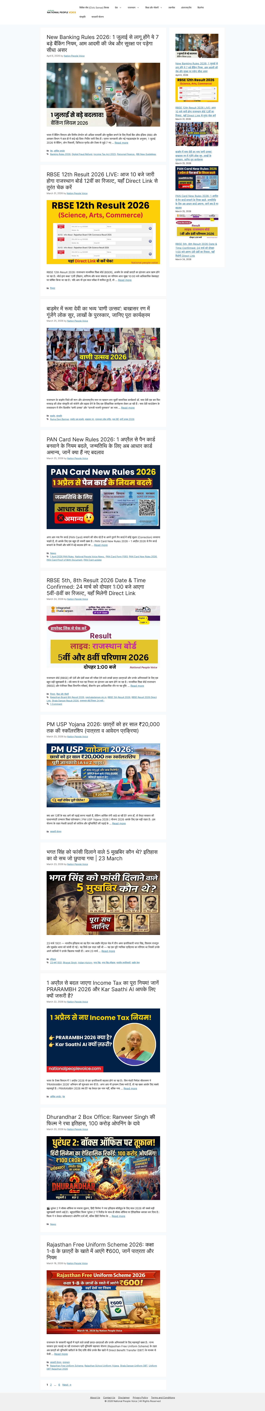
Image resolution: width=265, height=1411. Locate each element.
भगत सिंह (97, 962)
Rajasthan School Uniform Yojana (101, 1365)
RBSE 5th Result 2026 (119, 697)
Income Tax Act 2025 (105, 154)
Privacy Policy (140, 1397)
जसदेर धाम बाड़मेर (77, 419)
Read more (121, 142)
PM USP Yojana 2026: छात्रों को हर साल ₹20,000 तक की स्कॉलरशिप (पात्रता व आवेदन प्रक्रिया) (103, 727)
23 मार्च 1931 (56, 962)
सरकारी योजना (98, 16)
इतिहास (53, 959)
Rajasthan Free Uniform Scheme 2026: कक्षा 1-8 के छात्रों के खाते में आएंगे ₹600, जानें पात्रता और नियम (100, 1251)
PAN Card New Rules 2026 (143, 556)
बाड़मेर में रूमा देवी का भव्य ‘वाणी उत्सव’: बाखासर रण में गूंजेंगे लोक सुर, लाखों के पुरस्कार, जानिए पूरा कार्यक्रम (98, 311)
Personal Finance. (126, 154)
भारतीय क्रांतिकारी (123, 962)
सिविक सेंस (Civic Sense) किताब (94, 7)
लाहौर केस (136, 962)
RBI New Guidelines (146, 154)
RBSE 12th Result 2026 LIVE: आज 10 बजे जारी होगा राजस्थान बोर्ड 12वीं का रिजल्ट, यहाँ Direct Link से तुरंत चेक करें (102, 180)
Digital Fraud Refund (82, 154)
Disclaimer (124, 1397)
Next (66, 1384)
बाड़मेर (52, 415)
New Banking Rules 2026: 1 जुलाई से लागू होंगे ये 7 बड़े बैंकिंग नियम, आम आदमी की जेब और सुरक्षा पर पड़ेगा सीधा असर (103, 43)
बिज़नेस (201, 7)
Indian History (85, 962)
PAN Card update (93, 560)
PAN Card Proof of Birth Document (64, 560)
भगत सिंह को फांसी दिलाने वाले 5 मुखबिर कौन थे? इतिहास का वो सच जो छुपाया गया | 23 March (102, 855)
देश (116, 7)
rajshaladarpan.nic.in (95, 697)
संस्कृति (82, 16)
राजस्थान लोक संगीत (103, 419)
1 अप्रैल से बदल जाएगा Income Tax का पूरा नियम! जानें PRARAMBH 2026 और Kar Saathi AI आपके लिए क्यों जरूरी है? (103, 989)
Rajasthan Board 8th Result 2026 (67, 697)
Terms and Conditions (163, 1397)
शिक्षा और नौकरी (152, 7)
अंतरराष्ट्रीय (186, 7)
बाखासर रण (89, 419)
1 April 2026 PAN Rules (62, 556)
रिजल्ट (52, 288)
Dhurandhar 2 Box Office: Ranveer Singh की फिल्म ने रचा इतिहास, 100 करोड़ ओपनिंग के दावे (101, 1120)
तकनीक (172, 7)
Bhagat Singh (70, 962)
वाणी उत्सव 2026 (127, 419)
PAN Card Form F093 (117, 556)
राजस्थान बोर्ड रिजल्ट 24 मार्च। (92, 700)
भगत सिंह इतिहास (108, 962)
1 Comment (56, 704)
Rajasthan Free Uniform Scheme (66, 1365)
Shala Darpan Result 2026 (65, 700)
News (53, 553)
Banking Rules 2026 (60, 154)
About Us (95, 1397)
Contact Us (109, 1397)
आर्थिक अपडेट (59, 150)
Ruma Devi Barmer (59, 419)
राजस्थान (131, 7)
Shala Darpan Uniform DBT (134, 1365)
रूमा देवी (115, 419)
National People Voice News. (90, 556)
